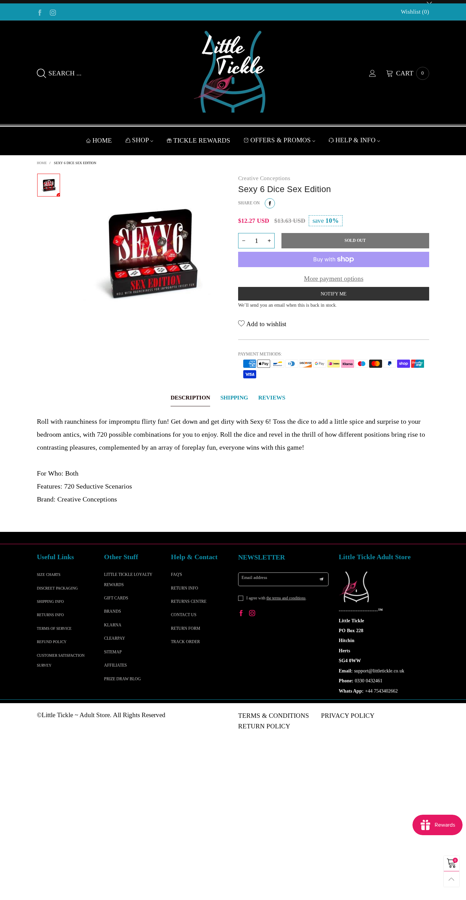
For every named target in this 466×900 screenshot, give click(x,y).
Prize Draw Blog (122, 679)
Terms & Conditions (273, 715)
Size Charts (48, 574)
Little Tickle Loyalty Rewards (128, 579)
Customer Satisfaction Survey (61, 660)
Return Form (185, 628)
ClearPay (114, 638)
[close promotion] (429, 1)
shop (141, 140)
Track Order (185, 641)
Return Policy (264, 726)
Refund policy (52, 642)
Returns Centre (188, 601)
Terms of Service (54, 628)
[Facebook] (39, 12)
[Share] (270, 203)
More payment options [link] (333, 278)
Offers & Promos (281, 140)
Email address (254, 577)
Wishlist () (415, 12)
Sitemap (113, 652)
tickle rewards (201, 140)
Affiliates (115, 665)
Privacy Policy (348, 715)
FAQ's (176, 574)
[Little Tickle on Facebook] (241, 614)
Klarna (112, 625)
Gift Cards (116, 598)
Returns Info (50, 615)
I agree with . (276, 598)
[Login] (377, 73)
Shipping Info (50, 601)
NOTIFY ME (334, 293)
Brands (112, 611)
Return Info (184, 588)
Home (102, 140)
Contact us (183, 614)
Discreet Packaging (57, 588)
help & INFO (356, 140)
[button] (243, 240)
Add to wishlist (265, 324)
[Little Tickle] (233, 72)
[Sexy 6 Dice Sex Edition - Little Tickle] (149, 252)
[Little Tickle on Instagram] (252, 614)
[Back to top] (451, 879)
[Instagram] (52, 12)
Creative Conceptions (264, 178)
